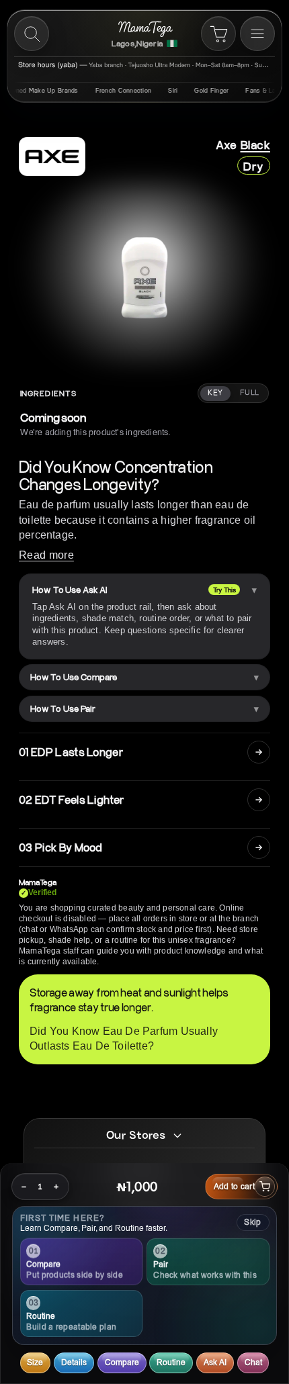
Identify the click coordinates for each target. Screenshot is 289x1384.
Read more (46, 555)
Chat (253, 1362)
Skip (252, 1222)
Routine (171, 1362)
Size (35, 1362)
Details (74, 1362)
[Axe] (52, 156)
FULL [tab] (249, 392)
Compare (122, 1362)
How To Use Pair (62, 708)
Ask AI (215, 1362)
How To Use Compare (73, 677)
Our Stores (135, 1135)
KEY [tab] (215, 392)
